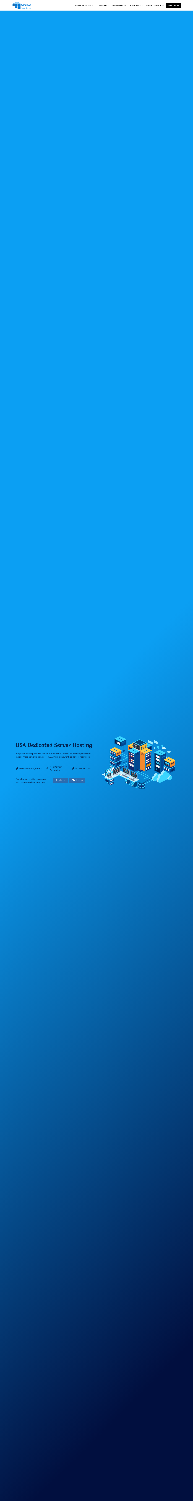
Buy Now (61, 780)
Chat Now (77, 780)
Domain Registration (155, 5)
